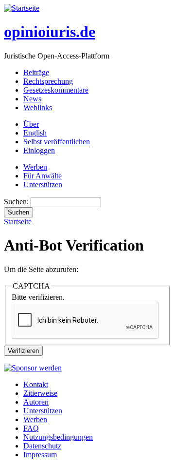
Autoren (36, 402)
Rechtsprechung (48, 81)
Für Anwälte (42, 176)
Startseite (18, 221)
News (32, 99)
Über (31, 124)
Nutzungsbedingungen (58, 437)
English (35, 133)
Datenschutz (42, 446)
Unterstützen (42, 184)
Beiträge (36, 72)
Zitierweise (40, 393)
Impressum (40, 454)
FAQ (31, 428)
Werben (35, 167)
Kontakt (35, 384)
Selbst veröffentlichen (56, 141)
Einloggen (39, 150)
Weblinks (37, 107)
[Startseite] (21, 8)
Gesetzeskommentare (55, 90)
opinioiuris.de (49, 31)
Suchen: (17, 201)
